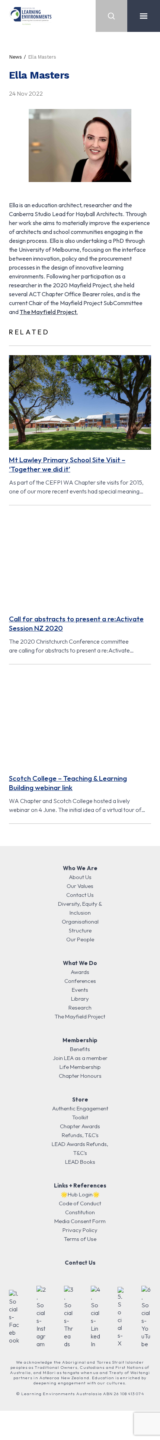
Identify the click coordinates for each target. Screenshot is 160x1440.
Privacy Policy (80, 1229)
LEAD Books (80, 1161)
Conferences (80, 980)
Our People (80, 939)
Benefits (80, 1049)
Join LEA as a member (80, 1057)
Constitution (80, 1212)
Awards (80, 971)
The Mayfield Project (80, 1016)
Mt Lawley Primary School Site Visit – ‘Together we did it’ (67, 464)
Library (80, 998)
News (15, 57)
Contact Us (80, 894)
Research (80, 1007)
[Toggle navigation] (143, 16)
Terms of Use (80, 1238)
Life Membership (80, 1066)
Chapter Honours (80, 1075)
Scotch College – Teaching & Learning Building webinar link (68, 783)
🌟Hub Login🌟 (80, 1194)
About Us (80, 877)
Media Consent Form (80, 1221)
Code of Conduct (80, 1203)
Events (80, 989)
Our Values (80, 885)
